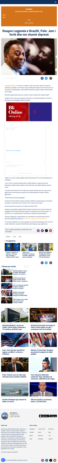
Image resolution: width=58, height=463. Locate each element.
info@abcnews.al (14, 415)
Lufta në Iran (41, 429)
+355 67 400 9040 (15, 417)
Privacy (4, 452)
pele (20, 236)
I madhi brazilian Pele (11, 86)
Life (49, 436)
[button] (3, 460)
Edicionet (50, 429)
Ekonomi (40, 436)
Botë (31, 439)
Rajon (31, 436)
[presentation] (25, 267)
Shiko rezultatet (29, 23)
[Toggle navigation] (55, 2)
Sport (14, 236)
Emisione (40, 439)
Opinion (50, 439)
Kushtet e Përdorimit (12, 452)
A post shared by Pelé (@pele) (25, 173)
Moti (49, 432)
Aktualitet (32, 429)
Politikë (32, 432)
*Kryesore (8, 236)
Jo (5, 17)
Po (5, 15)
